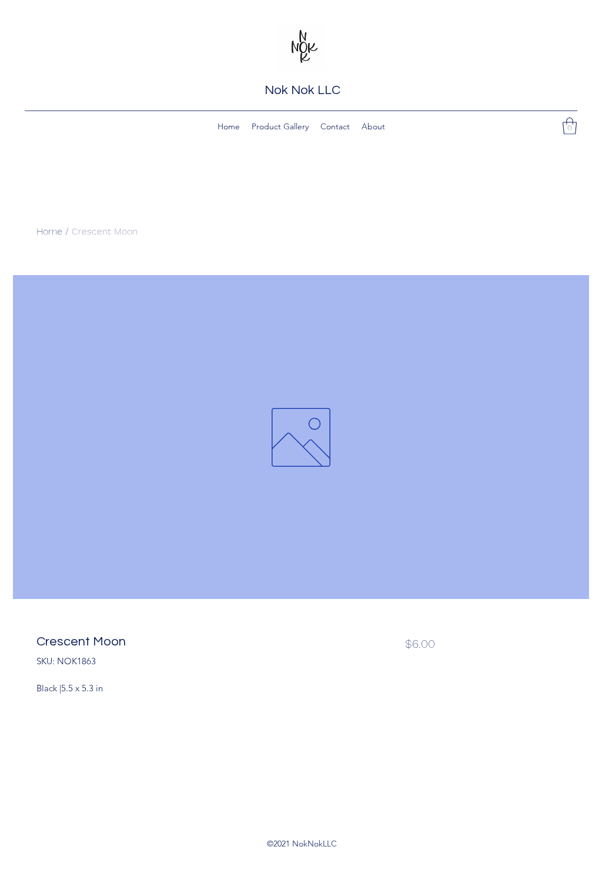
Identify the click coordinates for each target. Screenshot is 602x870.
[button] (570, 126)
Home (49, 231)
